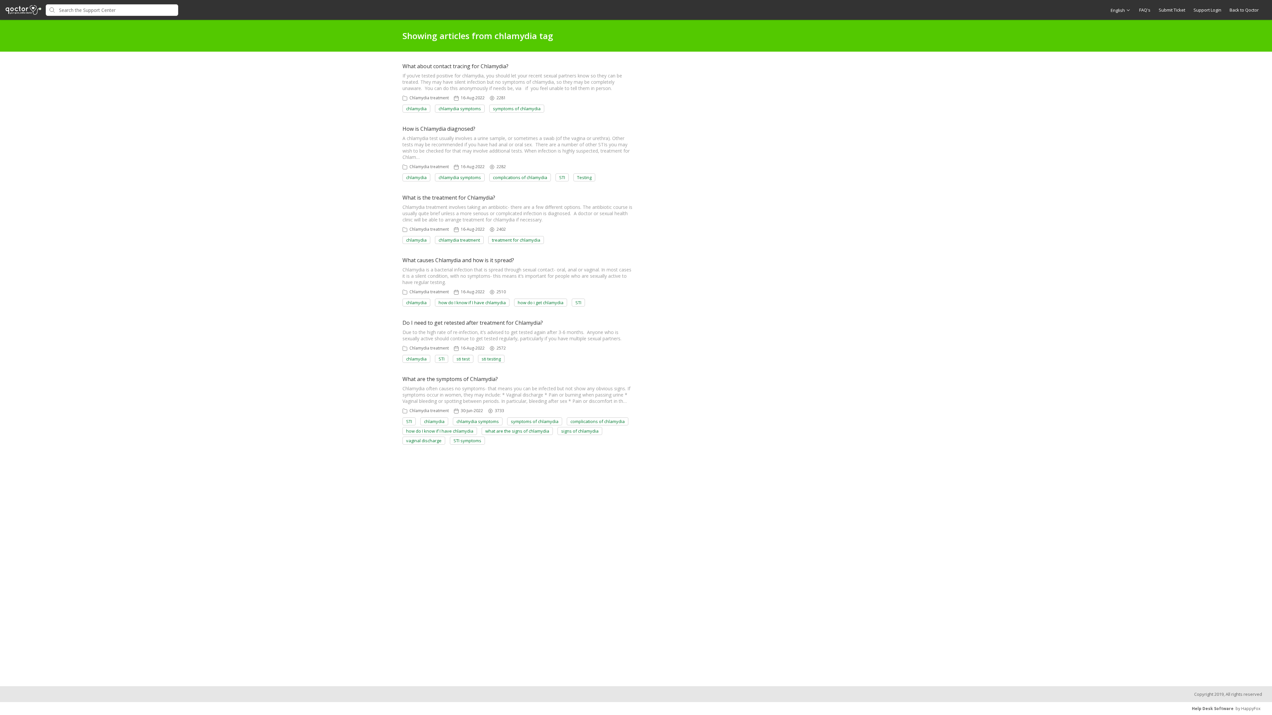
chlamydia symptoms (460, 109)
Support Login (1207, 10)
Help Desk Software (1213, 708)
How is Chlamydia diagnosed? (438, 128)
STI (562, 177)
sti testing (491, 359)
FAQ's (1144, 10)
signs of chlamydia (580, 431)
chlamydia (416, 109)
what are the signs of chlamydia (517, 431)
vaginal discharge (424, 441)
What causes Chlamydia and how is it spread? (458, 260)
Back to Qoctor (1244, 10)
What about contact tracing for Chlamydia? (455, 66)
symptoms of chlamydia (517, 109)
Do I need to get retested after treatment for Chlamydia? (472, 322)
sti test (463, 359)
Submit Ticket (1172, 10)
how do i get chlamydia (540, 303)
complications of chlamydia (520, 177)
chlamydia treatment (459, 240)
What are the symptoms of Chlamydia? (450, 379)
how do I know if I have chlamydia (472, 303)
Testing (584, 177)
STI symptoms (467, 441)
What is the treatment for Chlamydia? (448, 197)
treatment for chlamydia (516, 240)
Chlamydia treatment (429, 98)
